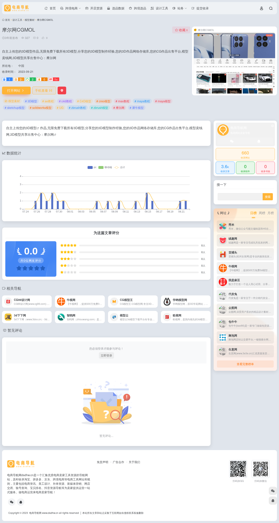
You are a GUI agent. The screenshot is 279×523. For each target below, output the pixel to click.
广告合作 (118, 462)
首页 (7, 19)
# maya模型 (163, 101)
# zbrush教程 (77, 108)
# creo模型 (103, 101)
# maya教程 (142, 101)
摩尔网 (49, 134)
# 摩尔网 (118, 108)
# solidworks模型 (40, 108)
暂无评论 (15, 330)
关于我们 (134, 462)
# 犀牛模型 (137, 108)
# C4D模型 (84, 101)
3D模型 (31, 128)
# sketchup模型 (15, 108)
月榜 (270, 212)
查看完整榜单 (245, 364)
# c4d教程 (65, 101)
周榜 (262, 212)
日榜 (253, 212)
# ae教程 (48, 101)
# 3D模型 (31, 101)
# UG (60, 108)
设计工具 (17, 19)
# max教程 (122, 101)
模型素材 (30, 19)
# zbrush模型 (99, 108)
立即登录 (106, 355)
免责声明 (102, 462)
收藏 (183, 30)
